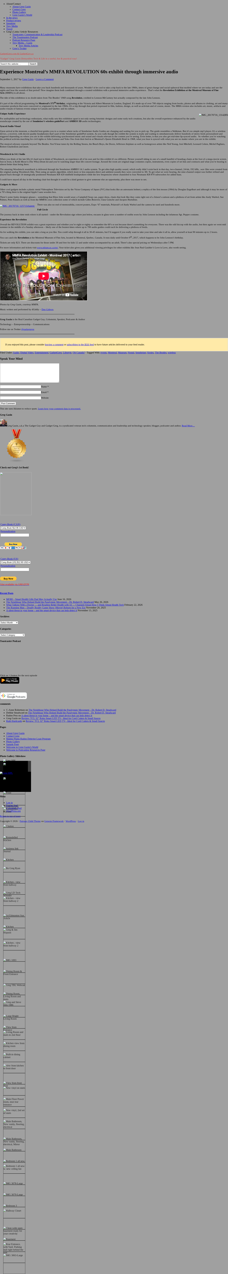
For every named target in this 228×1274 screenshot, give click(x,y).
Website (45, 398)
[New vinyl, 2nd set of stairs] (14, 1111)
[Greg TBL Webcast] (14, 985)
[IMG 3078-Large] (13, 1183)
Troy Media (12, 26)
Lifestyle (67, 352)
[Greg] (7, 778)
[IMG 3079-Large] (13, 1194)
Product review (13, 20)
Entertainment (41, 352)
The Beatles (161, 352)
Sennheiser (140, 352)
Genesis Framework (54, 821)
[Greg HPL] (9, 760)
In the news (12, 17)
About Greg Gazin (21, 6)
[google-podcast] (13, 698)
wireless (172, 352)
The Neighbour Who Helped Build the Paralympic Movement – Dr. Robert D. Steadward (50, 602)
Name (44, 386)
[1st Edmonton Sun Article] (14, 917)
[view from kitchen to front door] (14, 1067)
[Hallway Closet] (12, 1210)
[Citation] (8, 826)
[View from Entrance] (14, 1028)
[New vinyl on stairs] (14, 1088)
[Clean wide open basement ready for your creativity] (14, 1231)
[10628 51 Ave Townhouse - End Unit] (14, 767)
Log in (81, 821)
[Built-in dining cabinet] (14, 1056)
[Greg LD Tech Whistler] (14, 894)
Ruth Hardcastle (14, 721)
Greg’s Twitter (19, 48)
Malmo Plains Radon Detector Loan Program (28, 738)
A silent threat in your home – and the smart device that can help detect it (41, 610)
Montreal (112, 352)
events (104, 352)
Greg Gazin (28, 79)
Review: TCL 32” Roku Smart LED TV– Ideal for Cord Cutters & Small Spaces (61, 718)
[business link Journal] (14, 850)
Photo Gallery (19, 12)
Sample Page (12, 744)
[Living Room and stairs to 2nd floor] (14, 1033)
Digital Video (27, 352)
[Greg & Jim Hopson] (14, 931)
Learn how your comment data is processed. (59, 408)
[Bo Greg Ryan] (11, 868)
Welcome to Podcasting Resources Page (25, 750)
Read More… (188, 425)
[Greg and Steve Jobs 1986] (14, 1003)
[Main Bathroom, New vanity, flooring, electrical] (14, 1124)
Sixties (150, 352)
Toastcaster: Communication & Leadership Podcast (37, 34)
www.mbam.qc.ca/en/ (47, 247)
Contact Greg (19, 9)
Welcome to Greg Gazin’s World (22, 747)
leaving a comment (54, 344)
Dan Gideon (47, 309)
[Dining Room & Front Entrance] (14, 973)
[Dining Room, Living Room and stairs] (14, 996)
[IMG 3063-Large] (13, 1255)
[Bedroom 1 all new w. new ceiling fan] (14, 1167)
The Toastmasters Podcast (25, 37)
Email (44, 392)
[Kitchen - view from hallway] (14, 883)
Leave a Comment (45, 79)
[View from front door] (14, 1084)
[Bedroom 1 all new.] (14, 1161)
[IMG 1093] (9, 960)
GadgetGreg (56, 352)
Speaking (10, 23)
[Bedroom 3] (10, 1205)
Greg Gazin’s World (22, 15)
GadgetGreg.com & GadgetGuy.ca (17, 53)
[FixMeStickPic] (10, 806)
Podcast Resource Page (23, 40)
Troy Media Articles (28, 45)
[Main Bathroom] (12, 1150)
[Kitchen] (8, 859)
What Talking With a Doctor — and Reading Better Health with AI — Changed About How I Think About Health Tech (65, 605)
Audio (16, 352)
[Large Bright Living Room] (14, 1017)
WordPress (71, 821)
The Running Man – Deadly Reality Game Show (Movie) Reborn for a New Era (45, 607)
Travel (9, 29)
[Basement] (9, 1239)
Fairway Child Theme (30, 821)
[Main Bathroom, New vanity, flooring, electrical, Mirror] (14, 1141)
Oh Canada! (79, 352)
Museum (122, 352)
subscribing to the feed (80, 344)
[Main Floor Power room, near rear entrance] (14, 1102)
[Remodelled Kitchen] (14, 810)
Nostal (131, 352)
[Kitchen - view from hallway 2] (14, 899)
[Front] (7, 792)
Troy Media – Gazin (22, 43)
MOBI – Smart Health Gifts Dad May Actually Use (31, 599)
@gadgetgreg (27, 329)
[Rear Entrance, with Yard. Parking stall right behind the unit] (14, 1248)
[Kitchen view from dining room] (14, 1045)
